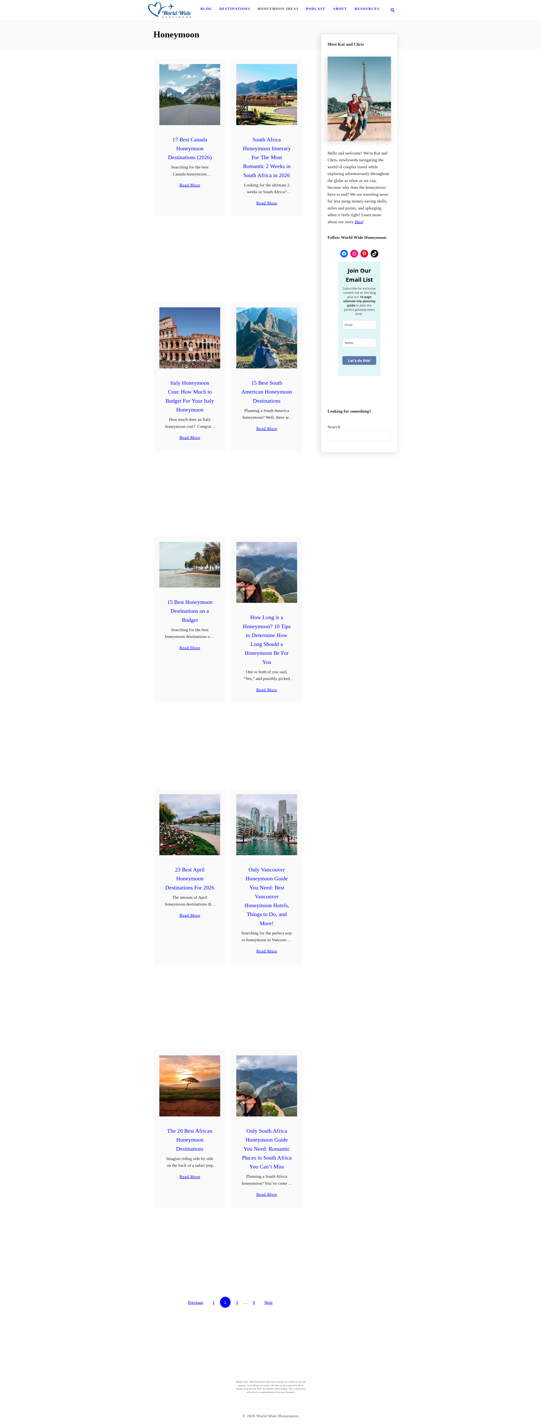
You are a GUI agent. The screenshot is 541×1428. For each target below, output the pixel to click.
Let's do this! (359, 360)
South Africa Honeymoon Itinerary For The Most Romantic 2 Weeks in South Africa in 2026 (267, 157)
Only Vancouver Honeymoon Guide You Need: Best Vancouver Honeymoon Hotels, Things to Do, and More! (267, 896)
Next (268, 1302)
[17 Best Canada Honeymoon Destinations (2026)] (189, 94)
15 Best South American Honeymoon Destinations (266, 392)
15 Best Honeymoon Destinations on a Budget (190, 611)
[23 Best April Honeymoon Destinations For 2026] (189, 824)
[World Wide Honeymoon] (169, 10)
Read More (189, 185)
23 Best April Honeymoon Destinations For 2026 (189, 879)
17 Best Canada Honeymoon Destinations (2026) (190, 149)
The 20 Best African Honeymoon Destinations (189, 1140)
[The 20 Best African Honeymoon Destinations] (189, 1085)
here (359, 221)
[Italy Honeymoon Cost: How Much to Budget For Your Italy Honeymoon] (189, 337)
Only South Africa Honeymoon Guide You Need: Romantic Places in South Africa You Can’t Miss (267, 1149)
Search (334, 426)
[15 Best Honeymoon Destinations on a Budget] (189, 565)
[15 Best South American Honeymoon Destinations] (266, 337)
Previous (195, 1302)
